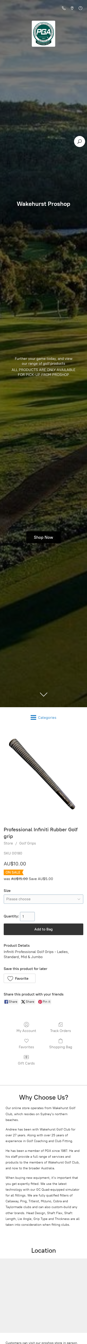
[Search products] (79, 141)
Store (8, 843)
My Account (26, 1031)
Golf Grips (27, 843)
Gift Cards (26, 1063)
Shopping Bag (60, 1047)
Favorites (26, 1047)
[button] (19, 978)
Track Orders (60, 1031)
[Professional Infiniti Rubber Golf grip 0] (43, 775)
